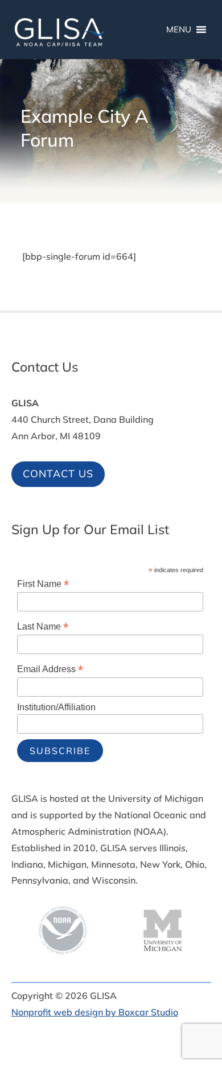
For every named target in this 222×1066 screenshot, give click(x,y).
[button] (210, 983)
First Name (43, 583)
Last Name (42, 626)
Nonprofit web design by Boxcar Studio (94, 1012)
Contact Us (58, 473)
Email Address (50, 669)
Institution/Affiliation (56, 707)
